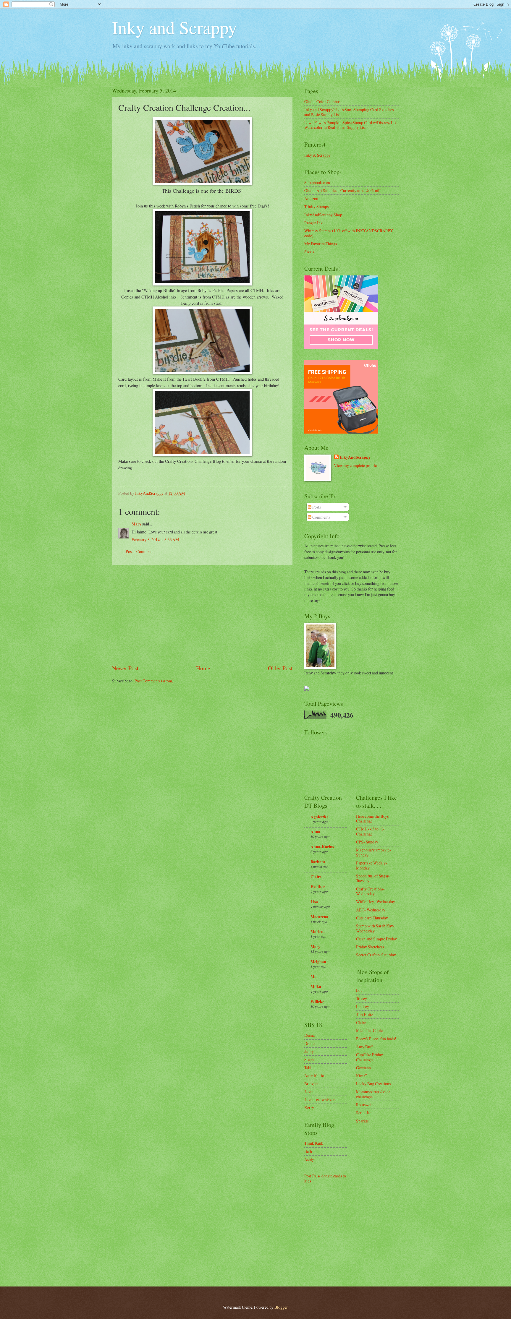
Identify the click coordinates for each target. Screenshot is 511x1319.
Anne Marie (314, 1075)
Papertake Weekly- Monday (371, 865)
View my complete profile (355, 465)
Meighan (318, 962)
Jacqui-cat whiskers (320, 1099)
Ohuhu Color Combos (322, 101)
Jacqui (309, 1091)
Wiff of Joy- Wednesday (375, 901)
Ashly (309, 1159)
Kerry (309, 1107)
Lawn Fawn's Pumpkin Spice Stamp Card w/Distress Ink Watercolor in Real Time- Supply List (350, 125)
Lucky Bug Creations (373, 1083)
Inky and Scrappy (174, 27)
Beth (308, 1151)
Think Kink (313, 1143)
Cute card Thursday (372, 918)
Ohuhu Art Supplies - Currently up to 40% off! (342, 190)
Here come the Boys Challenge (372, 818)
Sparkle (362, 1121)
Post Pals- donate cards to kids (325, 1178)
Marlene (318, 932)
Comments (320, 517)
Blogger (280, 1307)
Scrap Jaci (364, 1112)
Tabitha (310, 1067)
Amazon (311, 198)
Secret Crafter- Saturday (376, 955)
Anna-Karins (322, 847)
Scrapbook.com (317, 182)
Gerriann (363, 1067)
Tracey (361, 998)
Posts (316, 507)
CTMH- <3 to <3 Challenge (370, 831)
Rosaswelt (364, 1104)
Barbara (318, 862)
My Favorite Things (320, 243)
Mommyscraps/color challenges (373, 1094)
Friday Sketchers (370, 947)
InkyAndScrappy (355, 457)
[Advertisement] (202, 614)
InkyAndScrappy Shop (323, 215)
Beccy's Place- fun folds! (376, 1038)
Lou (359, 990)
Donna (309, 1043)
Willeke (317, 1002)
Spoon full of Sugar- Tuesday (373, 878)
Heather (318, 887)
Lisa (314, 902)
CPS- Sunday (367, 842)
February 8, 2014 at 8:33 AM (155, 539)
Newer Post (125, 668)
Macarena (319, 917)
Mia (314, 976)
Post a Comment (139, 551)
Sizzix (309, 251)
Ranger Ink (313, 222)
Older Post (280, 668)
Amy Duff (364, 1046)
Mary (136, 524)
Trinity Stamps (316, 206)
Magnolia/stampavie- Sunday (373, 852)
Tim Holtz (364, 1014)
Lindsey (362, 1006)
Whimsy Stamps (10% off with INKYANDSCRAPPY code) (348, 233)
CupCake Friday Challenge (369, 1057)
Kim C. (362, 1075)
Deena (309, 1035)
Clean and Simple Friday (376, 939)
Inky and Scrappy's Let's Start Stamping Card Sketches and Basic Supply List (349, 112)
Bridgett (311, 1083)
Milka (316, 986)
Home (203, 668)
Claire (316, 877)
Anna (315, 832)
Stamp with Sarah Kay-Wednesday (375, 928)
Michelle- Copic (369, 1030)
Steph (309, 1059)
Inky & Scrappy (317, 155)
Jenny (309, 1051)
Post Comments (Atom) (154, 681)
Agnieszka (320, 817)
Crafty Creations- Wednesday (370, 891)
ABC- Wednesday (370, 910)
